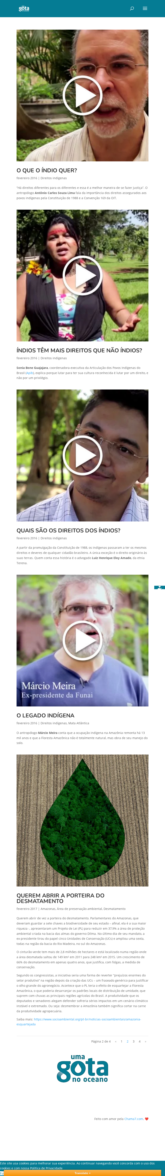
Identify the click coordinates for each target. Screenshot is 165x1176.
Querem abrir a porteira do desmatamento (60, 898)
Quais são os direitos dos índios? (68, 530)
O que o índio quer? (47, 170)
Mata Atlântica (78, 723)
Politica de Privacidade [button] (46, 1168)
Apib (29, 373)
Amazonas (48, 909)
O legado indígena (45, 715)
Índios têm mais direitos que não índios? (79, 350)
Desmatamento (114, 909)
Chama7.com (133, 1119)
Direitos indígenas (54, 178)
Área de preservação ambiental (79, 909)
